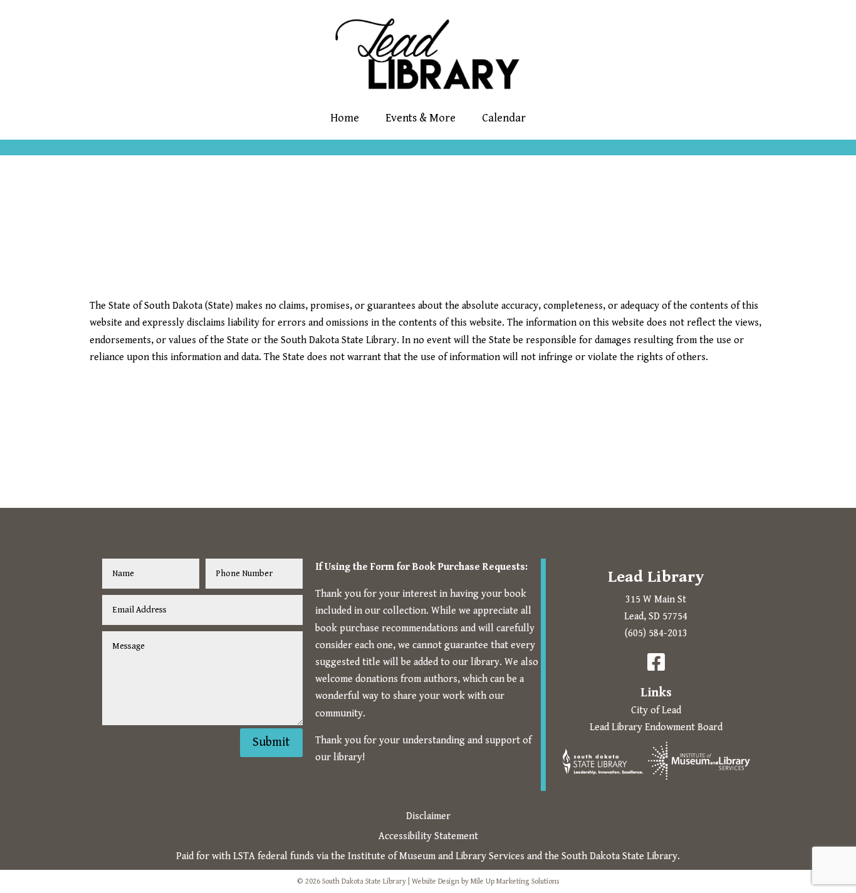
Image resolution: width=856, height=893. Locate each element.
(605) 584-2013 (656, 633)
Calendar (504, 118)
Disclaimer (428, 816)
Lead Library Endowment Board (656, 727)
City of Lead (656, 710)
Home (344, 118)
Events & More (420, 118)
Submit (271, 742)
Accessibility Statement (428, 836)
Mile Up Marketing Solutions (515, 881)
